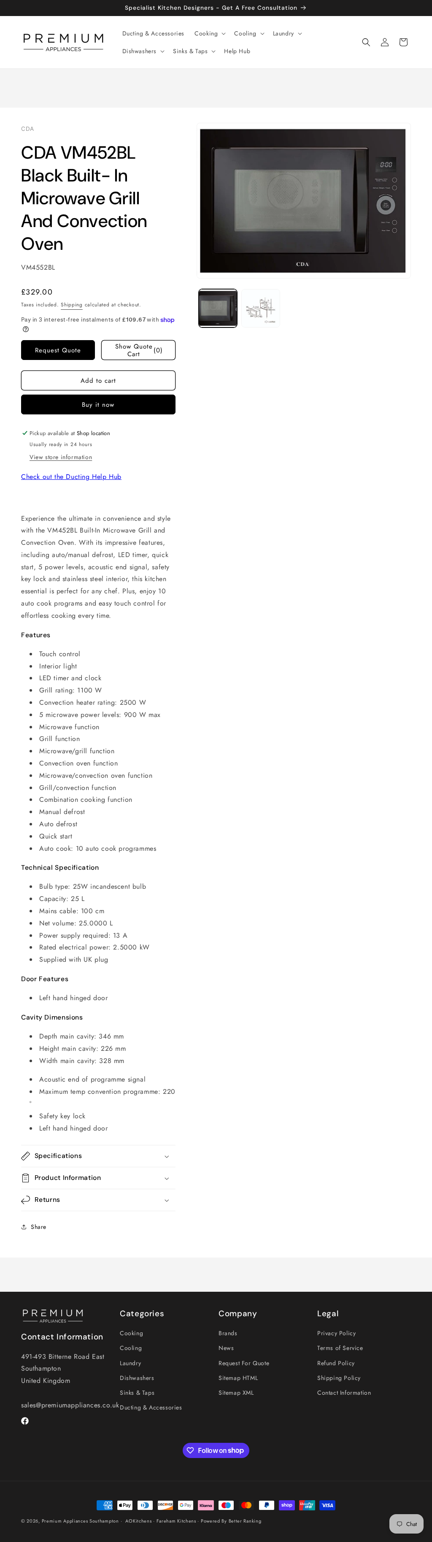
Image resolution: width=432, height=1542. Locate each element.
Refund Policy (336, 1363)
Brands (228, 1333)
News (226, 1348)
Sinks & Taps (137, 1392)
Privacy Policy (336, 1333)
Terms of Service (340, 1348)
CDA (27, 128)
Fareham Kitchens (176, 1521)
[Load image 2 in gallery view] (260, 308)
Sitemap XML (236, 1392)
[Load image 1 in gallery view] (218, 308)
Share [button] (38, 1227)
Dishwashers (137, 1378)
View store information (61, 457)
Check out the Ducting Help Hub (71, 477)
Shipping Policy (339, 1378)
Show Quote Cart (139, 350)
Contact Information (344, 1392)
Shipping (72, 304)
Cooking (131, 1333)
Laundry (130, 1363)
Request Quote (58, 350)
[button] (209, 33)
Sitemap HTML (238, 1378)
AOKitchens (138, 1521)
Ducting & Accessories (151, 1407)
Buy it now (98, 404)
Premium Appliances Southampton (80, 1521)
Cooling (131, 1348)
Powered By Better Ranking (231, 1521)
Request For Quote (244, 1363)
